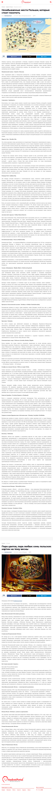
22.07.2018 (16, 15)
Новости (19, 789)
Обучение (9, 789)
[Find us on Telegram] (41, 790)
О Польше (8, 543)
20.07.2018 (16, 552)
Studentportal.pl (8, 15)
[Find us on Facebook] (36, 790)
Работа (13, 789)
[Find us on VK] (40, 790)
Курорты (24, 789)
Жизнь (29, 789)
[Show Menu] (2, 2)
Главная (3, 6)
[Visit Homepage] (26, 2)
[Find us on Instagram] (38, 790)
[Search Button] (50, 2)
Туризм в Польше (9, 6)
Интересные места (17, 6)
